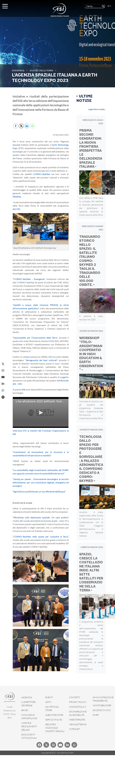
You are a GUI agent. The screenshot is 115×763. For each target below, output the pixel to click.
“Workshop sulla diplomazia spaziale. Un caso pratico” (40, 517)
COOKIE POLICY (77, 706)
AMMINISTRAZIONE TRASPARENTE (103, 699)
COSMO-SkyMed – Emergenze (28, 279)
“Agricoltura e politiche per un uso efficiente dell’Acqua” (39, 491)
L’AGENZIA (26, 697)
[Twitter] (46, 745)
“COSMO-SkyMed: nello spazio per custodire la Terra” (40, 536)
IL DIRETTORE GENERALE (28, 704)
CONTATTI (74, 697)
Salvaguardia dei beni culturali (41, 360)
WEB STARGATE (77, 719)
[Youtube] (60, 745)
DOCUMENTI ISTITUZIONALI (29, 736)
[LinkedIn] (3, 384)
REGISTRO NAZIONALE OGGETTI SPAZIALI (55, 728)
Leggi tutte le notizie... (97, 109)
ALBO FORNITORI (54, 715)
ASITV (48, 702)
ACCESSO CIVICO (102, 710)
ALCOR (16, 209)
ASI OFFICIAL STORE (52, 708)
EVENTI (49, 697)
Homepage (18, 70)
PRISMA (17, 196)
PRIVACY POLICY (78, 702)
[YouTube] (3, 377)
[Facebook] (39, 745)
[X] (3, 364)
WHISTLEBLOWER (102, 705)
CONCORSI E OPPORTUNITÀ (29, 717)
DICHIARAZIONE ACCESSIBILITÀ (78, 713)
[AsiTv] (3, 397)
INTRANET (74, 729)
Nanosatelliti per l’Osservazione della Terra (35, 337)
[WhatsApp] (3, 390)
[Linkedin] (67, 745)
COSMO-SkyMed (41, 174)
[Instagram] (3, 370)
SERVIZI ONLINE (53, 719)
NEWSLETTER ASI (78, 724)
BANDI (24, 710)
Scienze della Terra (41, 70)
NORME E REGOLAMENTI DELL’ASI (29, 726)
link (23, 389)
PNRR (96, 715)
